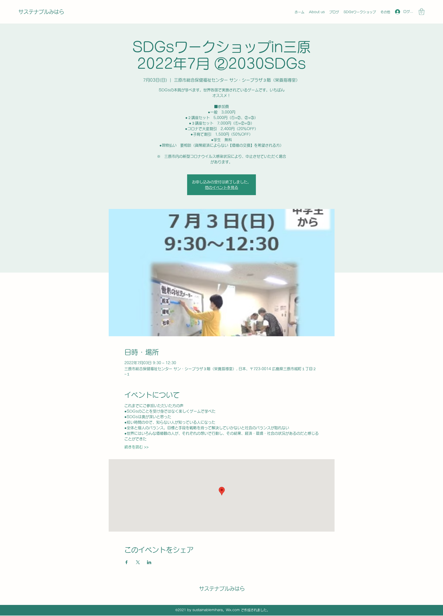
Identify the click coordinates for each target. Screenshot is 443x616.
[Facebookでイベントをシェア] (126, 562)
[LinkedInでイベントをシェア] (149, 562)
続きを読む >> (136, 447)
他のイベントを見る (221, 187)
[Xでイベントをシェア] (138, 562)
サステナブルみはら (41, 11)
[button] (421, 11)
